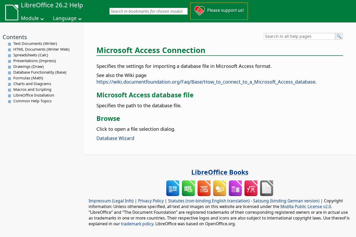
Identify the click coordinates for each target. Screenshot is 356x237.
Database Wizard (115, 138)
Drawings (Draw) (28, 66)
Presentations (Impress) (34, 60)
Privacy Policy (151, 201)
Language (65, 18)
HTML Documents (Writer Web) (41, 49)
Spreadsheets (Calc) (30, 54)
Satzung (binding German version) (286, 201)
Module (30, 18)
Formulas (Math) (28, 77)
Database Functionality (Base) (39, 72)
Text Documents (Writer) (35, 43)
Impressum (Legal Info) (111, 201)
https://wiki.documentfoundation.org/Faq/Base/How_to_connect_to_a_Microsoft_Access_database (205, 81)
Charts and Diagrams (32, 83)
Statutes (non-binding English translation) (209, 201)
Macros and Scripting (32, 89)
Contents (15, 37)
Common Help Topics (32, 100)
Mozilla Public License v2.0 (305, 206)
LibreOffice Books (219, 172)
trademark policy (137, 224)
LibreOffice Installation (33, 95)
